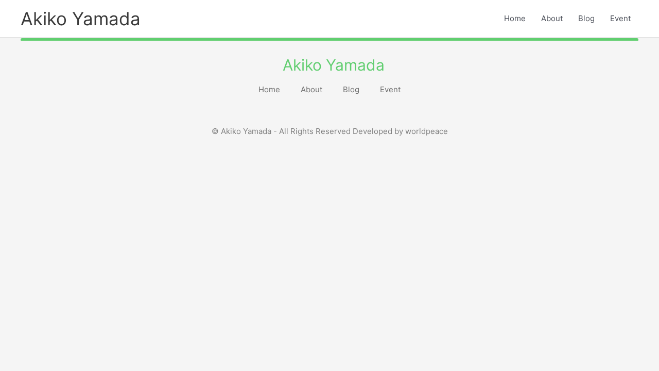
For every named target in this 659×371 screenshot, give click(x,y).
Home (515, 18)
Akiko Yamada (81, 18)
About (552, 18)
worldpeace (426, 131)
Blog (586, 18)
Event (620, 18)
